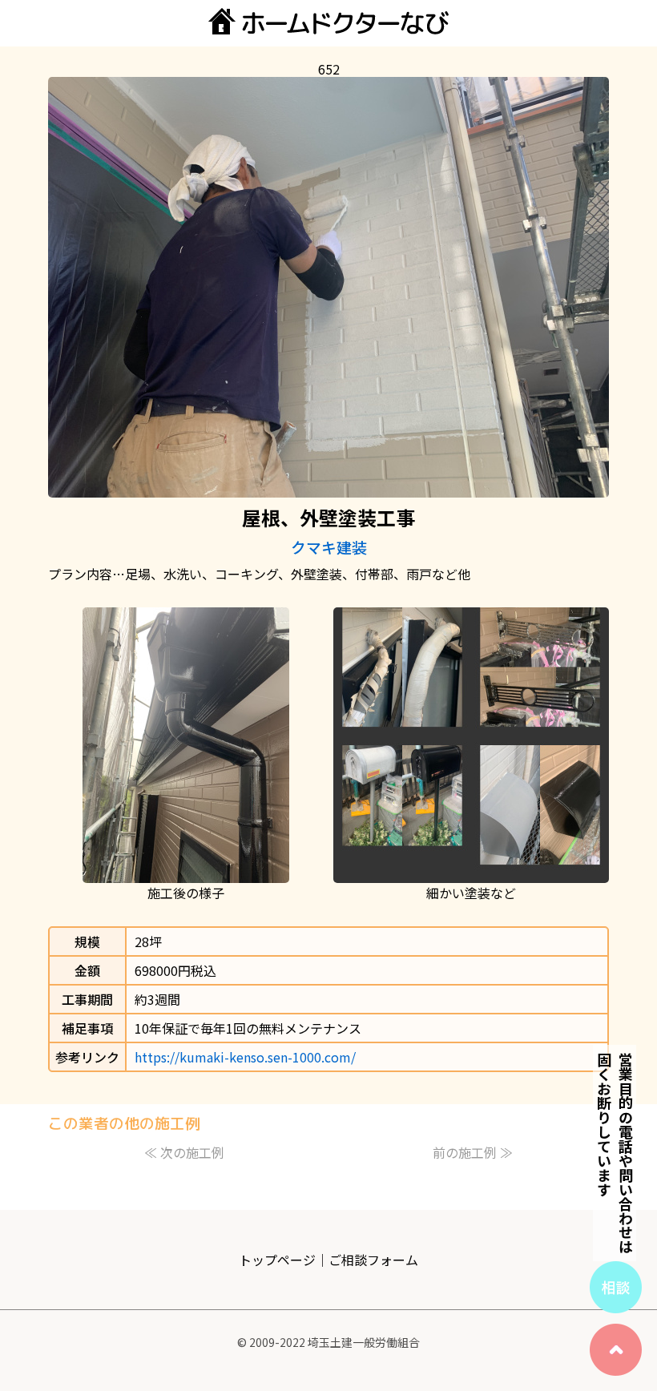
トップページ (277, 1259)
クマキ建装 (329, 547)
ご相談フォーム (373, 1259)
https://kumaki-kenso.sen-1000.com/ (245, 1056)
